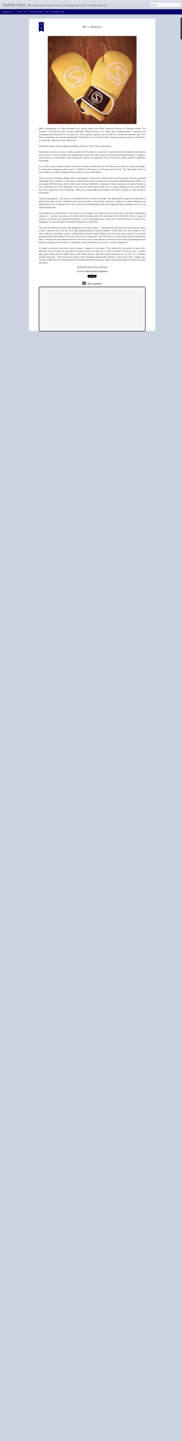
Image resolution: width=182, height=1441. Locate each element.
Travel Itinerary (36, 11)
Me (25, 11)
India (47, 11)
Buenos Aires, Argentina (96, 271)
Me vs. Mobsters (92, 27)
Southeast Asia (58, 11)
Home (19, 11)
